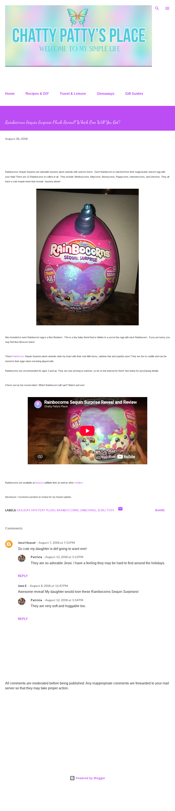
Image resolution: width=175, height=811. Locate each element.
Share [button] (160, 510)
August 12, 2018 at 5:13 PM (64, 557)
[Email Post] (120, 510)
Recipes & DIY (37, 93)
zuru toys (106, 510)
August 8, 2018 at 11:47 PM (49, 585)
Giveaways (105, 93)
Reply (23, 576)
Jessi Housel (26, 542)
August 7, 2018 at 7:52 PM (57, 542)
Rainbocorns (68, 510)
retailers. (78, 482)
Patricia (36, 557)
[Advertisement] (87, 727)
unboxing (88, 510)
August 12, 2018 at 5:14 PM (64, 600)
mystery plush (43, 510)
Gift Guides (134, 93)
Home (10, 93)
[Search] (157, 7)
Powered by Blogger (90, 778)
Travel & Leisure (73, 93)
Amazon (39, 482)
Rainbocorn (18, 356)
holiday (23, 510)
